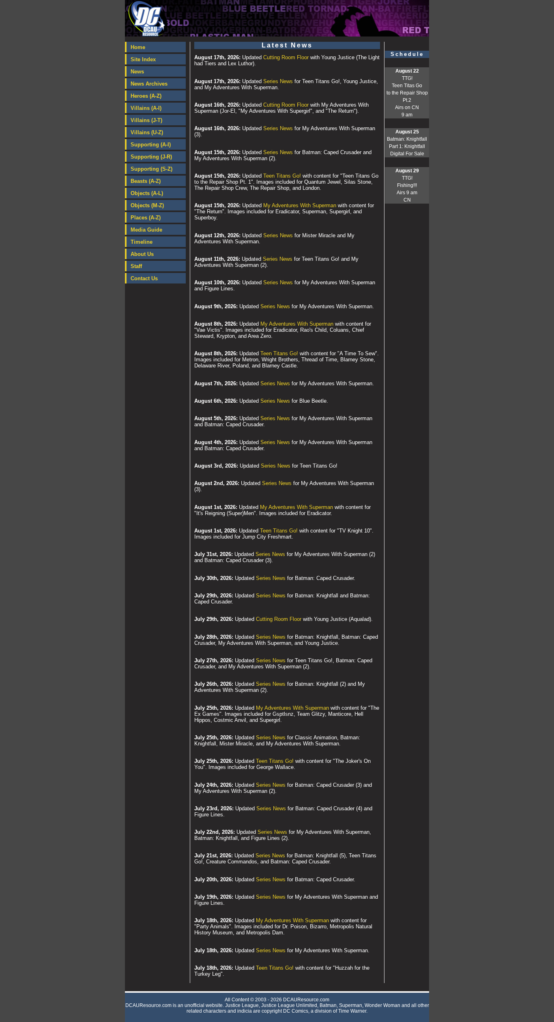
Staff (136, 266)
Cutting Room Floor (286, 57)
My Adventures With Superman (299, 205)
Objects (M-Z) (147, 205)
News (137, 72)
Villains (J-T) (146, 120)
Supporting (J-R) (151, 157)
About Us (142, 254)
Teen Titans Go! (282, 176)
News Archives (149, 84)
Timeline (141, 242)
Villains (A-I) (146, 108)
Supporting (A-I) (151, 145)
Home (138, 47)
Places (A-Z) (146, 218)
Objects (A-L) (147, 193)
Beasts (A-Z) (146, 181)
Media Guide (146, 230)
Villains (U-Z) (147, 132)
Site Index (143, 59)
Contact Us (144, 278)
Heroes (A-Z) (146, 96)
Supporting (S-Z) (151, 169)
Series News (278, 81)
